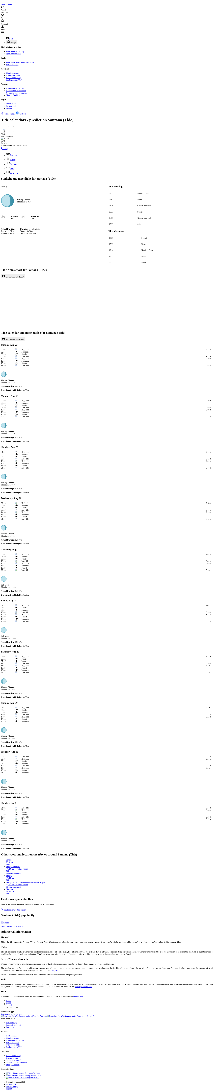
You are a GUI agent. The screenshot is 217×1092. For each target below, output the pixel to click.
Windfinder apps (12, 73)
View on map (10, 114)
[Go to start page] (1, 2)
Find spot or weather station (15, 910)
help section (56, 970)
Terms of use (11, 104)
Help (11, 39)
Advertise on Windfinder (16, 91)
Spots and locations (13, 54)
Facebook (22, 114)
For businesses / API (14, 80)
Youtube (36, 1078)
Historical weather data (15, 88)
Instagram (37, 1075)
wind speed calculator (83, 987)
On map (5, 149)
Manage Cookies (12, 95)
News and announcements (16, 93)
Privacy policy (11, 106)
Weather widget (12, 64)
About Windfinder (13, 78)
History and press (13, 75)
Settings (13, 43)
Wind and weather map (15, 51)
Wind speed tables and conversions (20, 62)
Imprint (9, 108)
